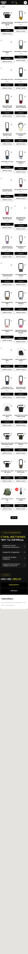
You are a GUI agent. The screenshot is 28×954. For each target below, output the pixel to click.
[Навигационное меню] (25, 2)
